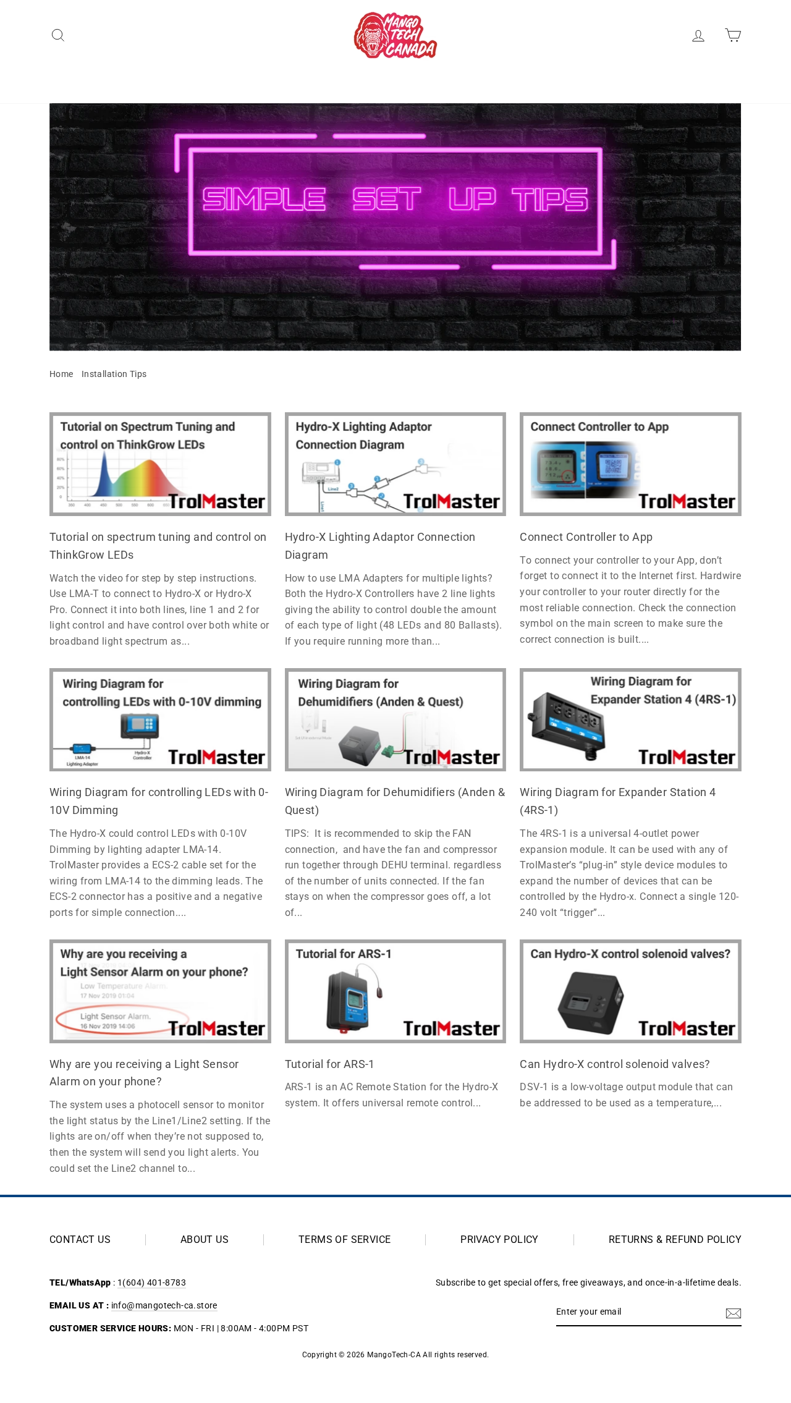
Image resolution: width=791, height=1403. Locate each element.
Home (61, 374)
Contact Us (80, 1239)
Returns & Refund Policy (675, 1239)
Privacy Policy (499, 1239)
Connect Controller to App (586, 536)
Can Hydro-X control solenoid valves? (615, 1064)
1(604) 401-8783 (151, 1282)
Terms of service (344, 1239)
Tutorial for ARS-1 (330, 1064)
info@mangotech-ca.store (164, 1305)
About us (204, 1239)
